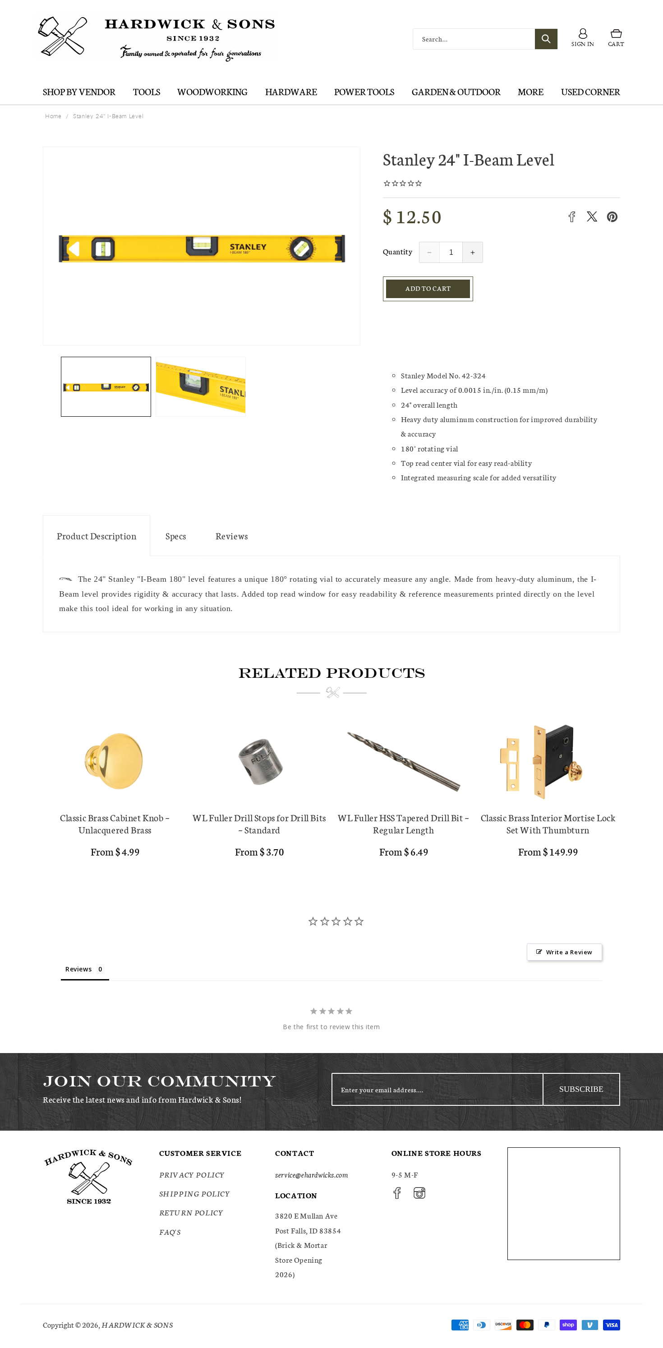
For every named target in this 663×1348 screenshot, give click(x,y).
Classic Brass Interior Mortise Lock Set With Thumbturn (548, 823)
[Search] (546, 39)
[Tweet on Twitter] (592, 217)
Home (53, 116)
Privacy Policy (192, 1174)
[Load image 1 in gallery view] (106, 387)
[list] (331, 792)
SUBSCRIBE (581, 1089)
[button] (616, 39)
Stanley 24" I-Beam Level (108, 116)
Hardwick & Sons (137, 1324)
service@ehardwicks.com (311, 1174)
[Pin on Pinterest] (612, 217)
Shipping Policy (194, 1193)
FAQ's (170, 1231)
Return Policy (191, 1212)
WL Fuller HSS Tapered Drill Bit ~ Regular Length (404, 823)
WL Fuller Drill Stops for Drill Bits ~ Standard (259, 823)
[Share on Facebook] (572, 217)
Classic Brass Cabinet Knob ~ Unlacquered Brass (115, 823)
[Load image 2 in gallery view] (201, 387)
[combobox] (485, 39)
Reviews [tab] (78, 969)
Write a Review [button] (569, 952)
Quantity (397, 251)
